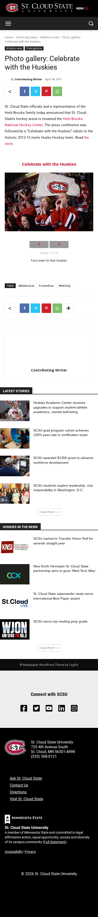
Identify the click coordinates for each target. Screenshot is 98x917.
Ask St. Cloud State (26, 778)
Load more (47, 512)
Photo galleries (34, 48)
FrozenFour (46, 285)
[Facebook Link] (23, 709)
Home (9, 37)
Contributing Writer (28, 79)
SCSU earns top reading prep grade (60, 621)
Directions (18, 791)
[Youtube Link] (49, 709)
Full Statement (54, 842)
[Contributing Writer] (8, 79)
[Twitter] (35, 91)
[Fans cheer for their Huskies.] (49, 202)
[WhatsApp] (57, 91)
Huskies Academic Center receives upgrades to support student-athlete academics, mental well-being (60, 407)
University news (26, 37)
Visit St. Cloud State (26, 798)
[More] (69, 308)
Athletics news (49, 37)
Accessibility (14, 851)
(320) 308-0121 (44, 756)
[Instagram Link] (74, 709)
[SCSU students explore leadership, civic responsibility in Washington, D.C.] (14, 493)
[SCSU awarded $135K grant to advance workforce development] (14, 466)
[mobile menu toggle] (82, 8)
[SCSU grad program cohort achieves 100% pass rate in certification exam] (14, 438)
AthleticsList (26, 285)
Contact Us (19, 785)
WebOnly (64, 285)
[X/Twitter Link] (36, 709)
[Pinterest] (46, 91)
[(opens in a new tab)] (14, 546)
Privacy (30, 851)
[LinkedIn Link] (61, 709)
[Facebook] (24, 91)
